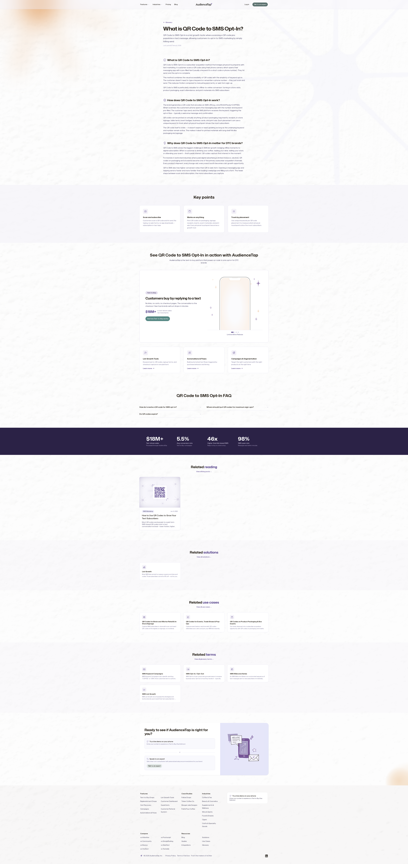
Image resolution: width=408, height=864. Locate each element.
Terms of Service (183, 856)
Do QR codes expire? (148, 414)
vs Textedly (165, 849)
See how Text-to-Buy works (157, 319)
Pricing (168, 4)
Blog (176, 4)
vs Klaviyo (144, 845)
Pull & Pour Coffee (188, 809)
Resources (185, 834)
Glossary (168, 22)
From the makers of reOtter (201, 856)
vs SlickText (165, 845)
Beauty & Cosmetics (210, 801)
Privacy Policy (170, 856)
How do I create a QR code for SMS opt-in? (158, 407)
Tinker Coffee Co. (187, 801)
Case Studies (186, 794)
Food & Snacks (208, 816)
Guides (184, 841)
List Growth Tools (167, 797)
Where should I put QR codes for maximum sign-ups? (230, 407)
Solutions (205, 837)
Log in (247, 4)
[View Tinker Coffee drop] (236, 332)
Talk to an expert (260, 4)
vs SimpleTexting (167, 841)
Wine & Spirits (207, 812)
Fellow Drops (186, 797)
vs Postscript (166, 837)
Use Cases (206, 841)
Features (143, 4)
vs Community (146, 841)
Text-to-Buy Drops (147, 797)
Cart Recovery (145, 805)
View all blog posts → (204, 472)
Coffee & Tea (207, 797)
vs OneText (144, 849)
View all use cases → (204, 607)
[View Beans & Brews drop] (231, 332)
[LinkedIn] (266, 855)
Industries (156, 4)
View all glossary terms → (204, 659)
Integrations (186, 845)
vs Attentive (144, 837)
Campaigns (144, 809)
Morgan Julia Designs (189, 805)
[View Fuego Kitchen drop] (238, 332)
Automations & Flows (148, 813)
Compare (144, 834)
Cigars (204, 820)
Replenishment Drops (148, 801)
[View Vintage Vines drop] (234, 332)
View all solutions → (204, 557)
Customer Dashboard (169, 801)
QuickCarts (165, 805)
